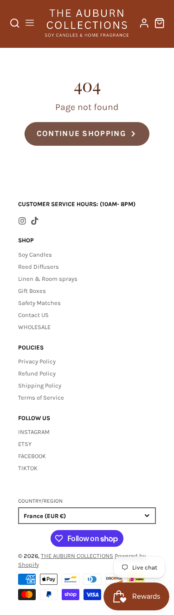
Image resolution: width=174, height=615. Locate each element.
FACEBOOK (32, 456)
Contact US (33, 314)
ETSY (25, 443)
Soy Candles (35, 254)
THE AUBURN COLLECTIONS (77, 555)
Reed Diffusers (38, 266)
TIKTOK (28, 468)
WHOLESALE (34, 327)
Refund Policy (37, 373)
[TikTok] (35, 221)
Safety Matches (39, 302)
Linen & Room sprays (47, 278)
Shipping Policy (39, 385)
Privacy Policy (37, 361)
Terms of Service (41, 397)
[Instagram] (22, 221)
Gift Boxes (32, 290)
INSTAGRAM (34, 431)
